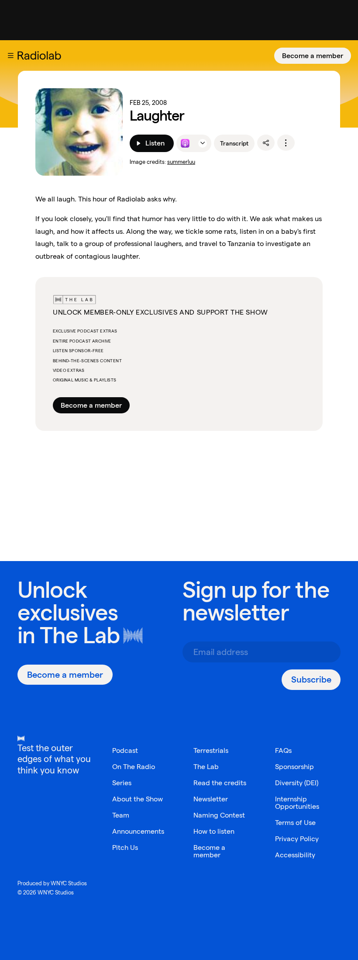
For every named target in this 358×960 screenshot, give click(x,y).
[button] (10, 55)
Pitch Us (125, 847)
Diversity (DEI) (296, 783)
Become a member (312, 55)
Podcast (125, 750)
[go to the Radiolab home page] (41, 55)
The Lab (80, 635)
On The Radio (133, 766)
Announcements (138, 831)
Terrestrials (210, 750)
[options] (286, 143)
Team (120, 815)
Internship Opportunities (297, 802)
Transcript (234, 143)
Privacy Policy (297, 838)
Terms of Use (295, 822)
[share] (266, 143)
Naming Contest (219, 815)
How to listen (213, 831)
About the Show (137, 799)
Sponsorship (294, 766)
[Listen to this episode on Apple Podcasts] (185, 143)
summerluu (181, 162)
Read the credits (219, 783)
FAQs (283, 750)
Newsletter (210, 799)
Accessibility (295, 855)
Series (121, 783)
